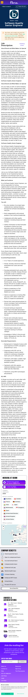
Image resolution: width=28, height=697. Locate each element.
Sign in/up (18, 669)
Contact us (4, 669)
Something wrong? (22, 44)
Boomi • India (14, 21)
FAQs (2, 671)
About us (3, 666)
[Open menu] (2, 2)
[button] (15, 541)
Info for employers (6, 673)
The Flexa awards (20, 671)
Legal (2, 678)
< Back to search (6, 6)
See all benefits (14, 588)
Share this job (22, 6)
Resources (18, 666)
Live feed (3, 680)
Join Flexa (4, 676)
